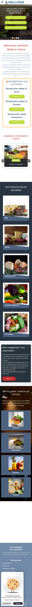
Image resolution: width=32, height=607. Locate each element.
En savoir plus (7, 603)
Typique (7, 247)
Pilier (6, 218)
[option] (16, 159)
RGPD (25, 604)
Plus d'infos (15, 27)
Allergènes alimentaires (9, 568)
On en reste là (19, 574)
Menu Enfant (16, 450)
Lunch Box (16, 428)
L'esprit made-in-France (9, 571)
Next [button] (29, 161)
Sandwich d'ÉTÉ (10, 276)
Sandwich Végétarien (12, 305)
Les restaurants (7, 563)
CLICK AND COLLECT (17, 96)
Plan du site (6, 566)
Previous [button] (3, 161)
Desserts (16, 495)
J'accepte (18, 603)
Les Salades (9, 334)
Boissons (16, 472)
